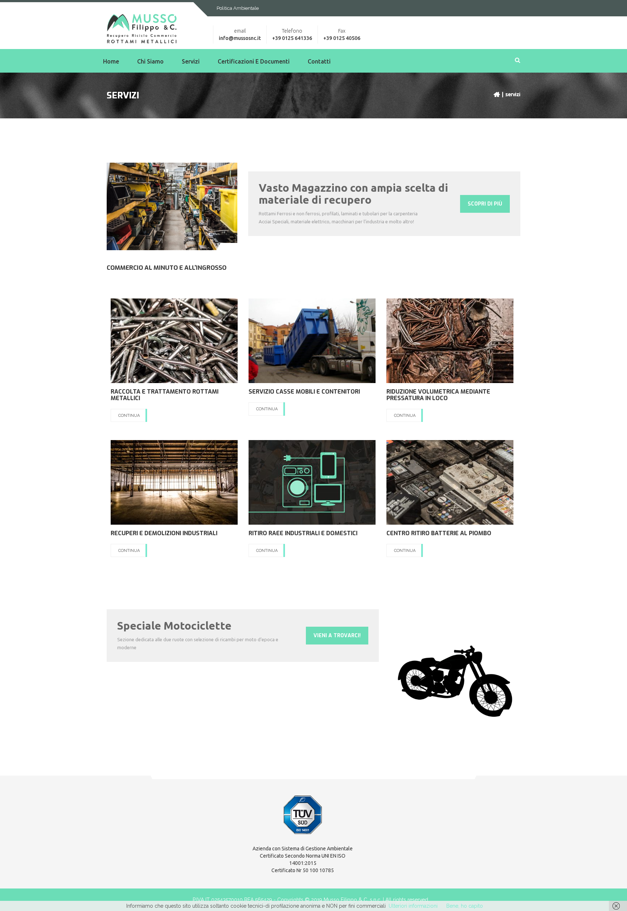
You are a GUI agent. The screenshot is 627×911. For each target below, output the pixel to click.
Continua (129, 415)
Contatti (319, 61)
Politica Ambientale (238, 8)
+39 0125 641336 (292, 38)
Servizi (191, 61)
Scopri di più (485, 203)
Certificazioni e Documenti (254, 61)
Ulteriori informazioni (413, 906)
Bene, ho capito (464, 906)
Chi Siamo (150, 61)
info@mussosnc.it (240, 38)
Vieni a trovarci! (337, 635)
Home (111, 61)
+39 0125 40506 (341, 38)
